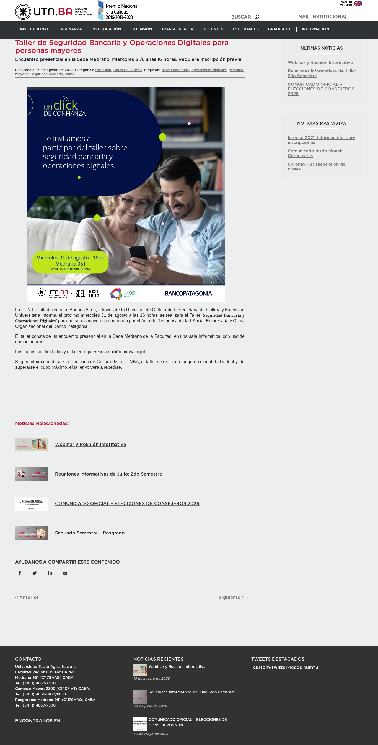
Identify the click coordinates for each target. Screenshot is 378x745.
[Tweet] (35, 572)
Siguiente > (232, 597)
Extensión (103, 70)
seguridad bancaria (47, 74)
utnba (69, 74)
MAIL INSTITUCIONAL (323, 17)
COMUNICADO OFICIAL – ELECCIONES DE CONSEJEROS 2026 (321, 89)
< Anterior (27, 597)
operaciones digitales (209, 70)
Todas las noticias (127, 70)
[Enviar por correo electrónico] (64, 572)
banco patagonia (176, 70)
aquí (140, 352)
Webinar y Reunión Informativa (320, 63)
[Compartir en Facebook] (19, 572)
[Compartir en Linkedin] (50, 572)
